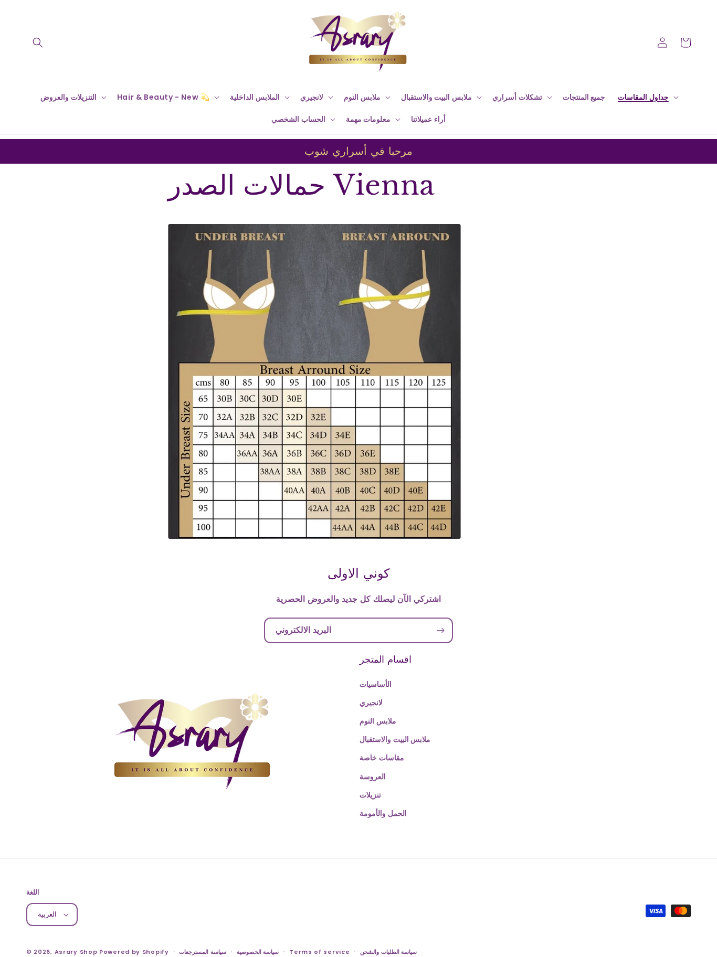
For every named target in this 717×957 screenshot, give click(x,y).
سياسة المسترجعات (202, 952)
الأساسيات (376, 684)
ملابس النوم (378, 721)
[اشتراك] (440, 630)
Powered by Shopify (134, 952)
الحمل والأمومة (383, 813)
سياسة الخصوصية (258, 952)
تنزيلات (370, 795)
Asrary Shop (76, 952)
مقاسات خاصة (382, 757)
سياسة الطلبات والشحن (388, 952)
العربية (47, 914)
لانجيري (371, 702)
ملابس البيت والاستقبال (395, 739)
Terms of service (319, 952)
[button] (37, 42)
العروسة (373, 776)
